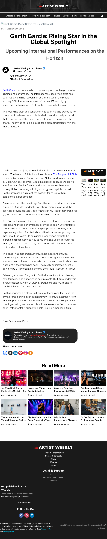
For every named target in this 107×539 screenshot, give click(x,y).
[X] (10, 353)
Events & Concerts (42, 16)
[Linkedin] (15, 353)
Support (53, 480)
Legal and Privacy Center (53, 477)
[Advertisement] (40, 149)
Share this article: (12, 346)
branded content (38, 335)
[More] (30, 353)
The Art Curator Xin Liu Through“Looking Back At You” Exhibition (13, 420)
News (75, 16)
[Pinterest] (20, 353)
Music (57, 16)
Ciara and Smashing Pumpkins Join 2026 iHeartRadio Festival (64, 391)
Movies (66, 16)
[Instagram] (25, 353)
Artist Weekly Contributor (28, 68)
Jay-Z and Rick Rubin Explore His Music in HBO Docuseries (13, 391)
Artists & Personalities (18, 16)
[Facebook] (5, 353)
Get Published (87, 16)
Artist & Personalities (23, 79)
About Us (53, 474)
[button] (102, 16)
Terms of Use (46, 529)
